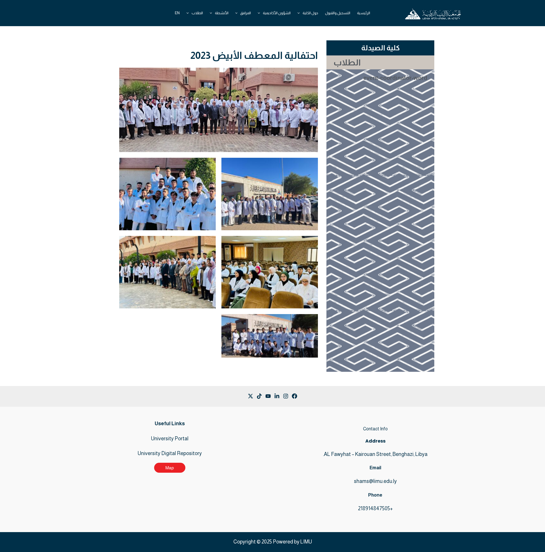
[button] (300, 13)
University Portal (169, 438)
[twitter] (285, 396)
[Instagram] (277, 396)
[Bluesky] (259, 396)
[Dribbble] (250, 396)
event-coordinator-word (395, 78)
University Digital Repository (170, 453)
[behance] (268, 396)
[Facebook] (294, 396)
